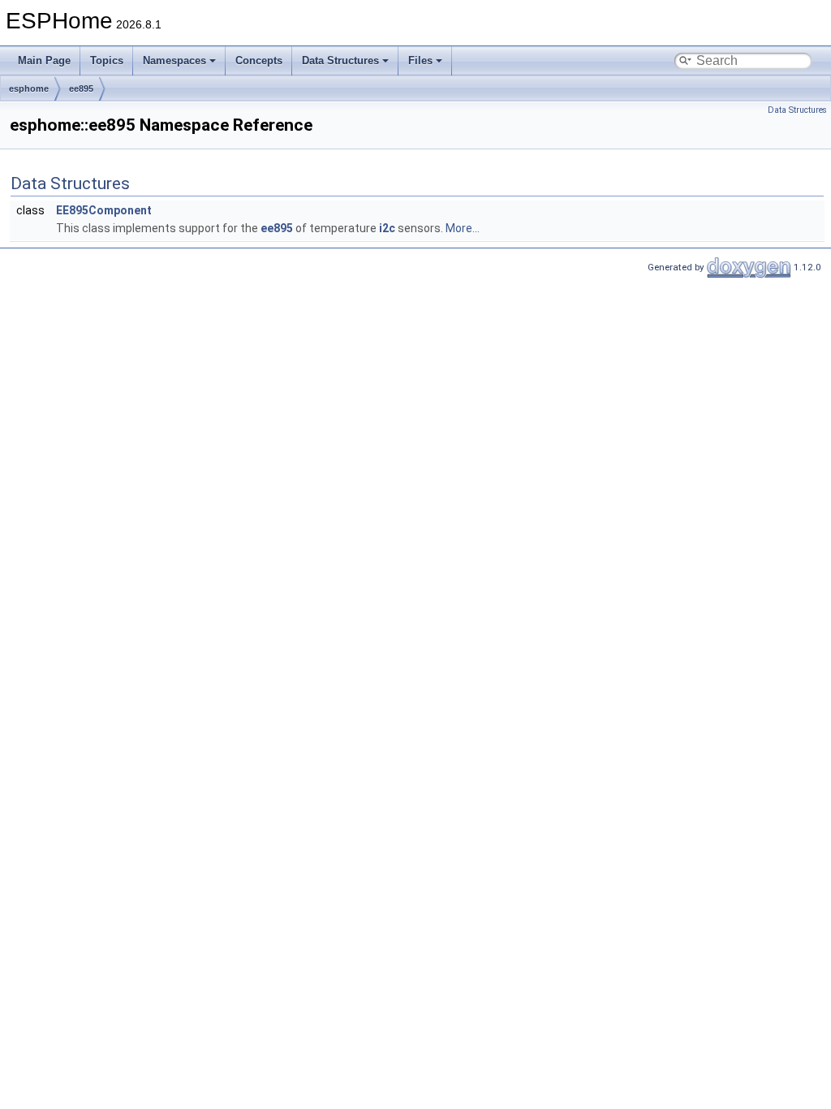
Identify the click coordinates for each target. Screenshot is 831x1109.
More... (463, 228)
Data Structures (340, 60)
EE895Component (104, 210)
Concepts (258, 60)
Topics (106, 60)
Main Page (44, 60)
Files (420, 60)
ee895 (81, 88)
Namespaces (174, 60)
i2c (387, 228)
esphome (29, 88)
